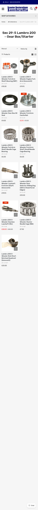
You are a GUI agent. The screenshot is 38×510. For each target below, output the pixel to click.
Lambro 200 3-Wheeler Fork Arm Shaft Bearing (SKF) (9, 79)
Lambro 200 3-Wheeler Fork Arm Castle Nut (26, 113)
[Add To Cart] (16, 72)
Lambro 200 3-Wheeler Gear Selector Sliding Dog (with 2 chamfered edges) (27, 186)
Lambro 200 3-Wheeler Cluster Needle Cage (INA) (26, 222)
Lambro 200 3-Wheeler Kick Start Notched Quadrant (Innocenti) (9, 257)
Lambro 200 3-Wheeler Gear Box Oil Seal (9, 113)
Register (17, 2)
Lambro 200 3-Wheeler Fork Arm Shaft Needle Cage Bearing (9, 148)
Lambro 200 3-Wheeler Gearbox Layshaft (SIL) (8, 222)
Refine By (24, 49)
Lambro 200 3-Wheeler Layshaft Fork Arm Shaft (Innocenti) (8, 185)
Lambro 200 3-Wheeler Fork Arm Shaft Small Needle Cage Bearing (27, 148)
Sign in (12, 2)
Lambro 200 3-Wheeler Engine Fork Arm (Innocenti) (27, 79)
